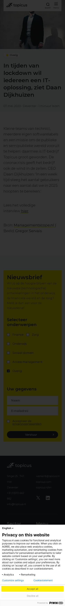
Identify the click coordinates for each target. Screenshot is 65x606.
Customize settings (13, 580)
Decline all (32, 595)
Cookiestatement (43, 580)
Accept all (32, 588)
